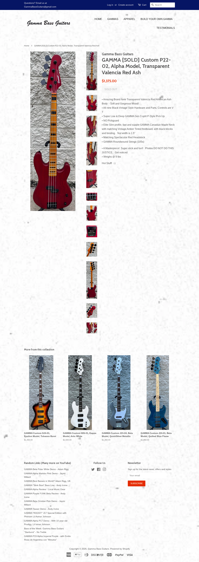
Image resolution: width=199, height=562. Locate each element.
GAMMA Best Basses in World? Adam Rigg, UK (47, 481)
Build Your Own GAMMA (157, 19)
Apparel (129, 19)
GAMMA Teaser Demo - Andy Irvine (41, 509)
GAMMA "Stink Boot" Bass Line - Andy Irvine (45, 485)
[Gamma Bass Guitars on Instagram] (104, 470)
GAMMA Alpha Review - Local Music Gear (44, 489)
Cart (144, 5)
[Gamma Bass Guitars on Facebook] (98, 470)
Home (98, 19)
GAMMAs (112, 19)
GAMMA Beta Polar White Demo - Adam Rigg (46, 469)
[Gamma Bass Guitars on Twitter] (93, 470)
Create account (125, 5)
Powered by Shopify (120, 549)
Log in (110, 5)
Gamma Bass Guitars (98, 549)
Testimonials (166, 28)
